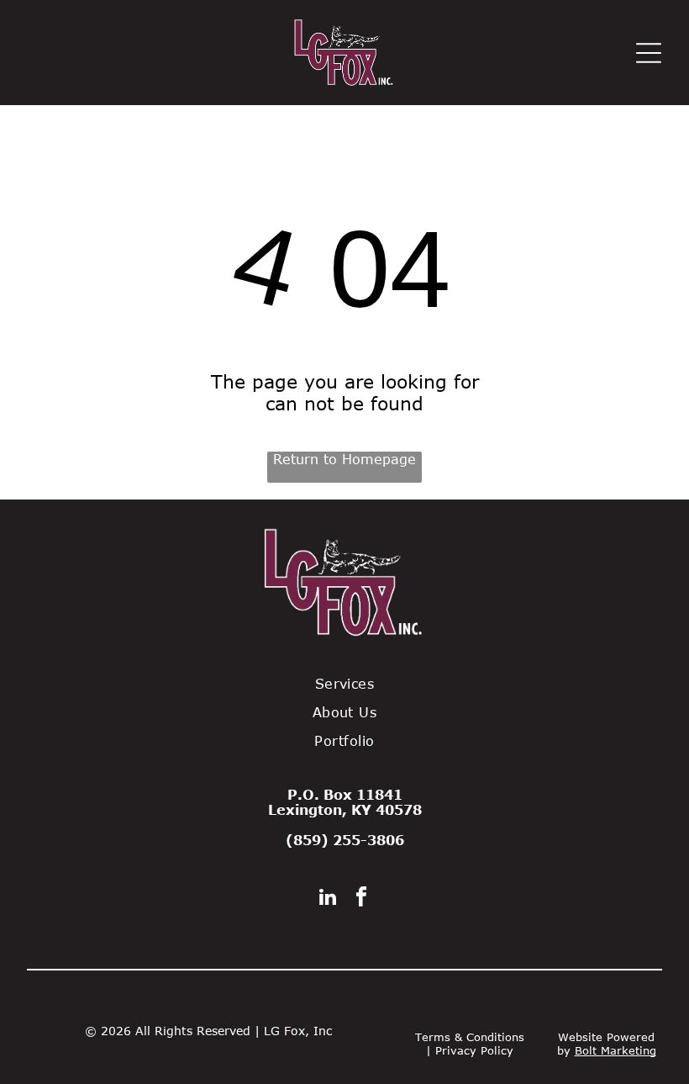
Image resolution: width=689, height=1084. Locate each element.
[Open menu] (648, 53)
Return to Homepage (344, 459)
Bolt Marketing (615, 1050)
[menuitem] (344, 683)
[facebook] (361, 899)
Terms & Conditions (469, 1037)
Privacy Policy (474, 1050)
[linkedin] (328, 899)
